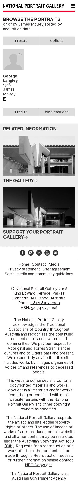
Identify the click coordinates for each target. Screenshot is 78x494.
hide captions (57, 112)
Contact (39, 264)
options (56, 40)
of (5, 24)
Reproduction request (53, 455)
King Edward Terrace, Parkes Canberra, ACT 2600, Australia (39, 295)
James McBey (31, 24)
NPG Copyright (38, 465)
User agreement (56, 269)
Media (54, 264)
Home (24, 264)
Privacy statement (24, 269)
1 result (21, 40)
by (15, 24)
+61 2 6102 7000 (45, 303)
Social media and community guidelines (39, 274)
